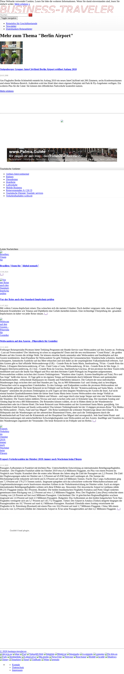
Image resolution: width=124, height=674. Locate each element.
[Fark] (3, 656)
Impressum (17, 670)
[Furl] (23, 654)
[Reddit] (91, 656)
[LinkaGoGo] (29, 656)
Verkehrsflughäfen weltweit (19, 195)
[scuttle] (100, 656)
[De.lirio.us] (111, 654)
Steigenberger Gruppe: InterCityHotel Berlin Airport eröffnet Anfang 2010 (38, 69)
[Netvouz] (67, 656)
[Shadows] (110, 656)
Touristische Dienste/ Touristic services (24, 193)
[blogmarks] (73, 654)
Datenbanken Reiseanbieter (19, 29)
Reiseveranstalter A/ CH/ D (19, 190)
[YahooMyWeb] (35, 654)
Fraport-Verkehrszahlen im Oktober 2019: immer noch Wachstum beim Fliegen (41, 459)
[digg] (16, 654)
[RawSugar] (80, 656)
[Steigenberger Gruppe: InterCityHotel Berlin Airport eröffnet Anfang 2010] (11, 63)
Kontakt (16, 664)
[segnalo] (54, 659)
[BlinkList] (60, 654)
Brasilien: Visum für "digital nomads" (19, 265)
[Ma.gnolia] (43, 656)
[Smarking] (15, 659)
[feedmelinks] (14, 656)
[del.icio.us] (6, 654)
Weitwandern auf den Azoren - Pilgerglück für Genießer (29, 341)
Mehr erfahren (21, 4)
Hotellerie (10, 182)
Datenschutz (18, 667)
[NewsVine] (55, 656)
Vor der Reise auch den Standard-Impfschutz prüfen (27, 299)
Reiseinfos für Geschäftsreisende (21, 23)
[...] (1, 274)
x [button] (29, 4)
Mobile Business (14, 187)
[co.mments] (86, 654)
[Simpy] (4, 659)
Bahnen (9, 176)
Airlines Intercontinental (17, 174)
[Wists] (45, 659)
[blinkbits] (49, 654)
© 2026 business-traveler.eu (13, 651)
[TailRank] (35, 659)
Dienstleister (12, 179)
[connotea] (98, 654)
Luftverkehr (11, 185)
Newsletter (11, 26)
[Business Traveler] (57, 12)
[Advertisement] (62, 103)
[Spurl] (25, 659)
